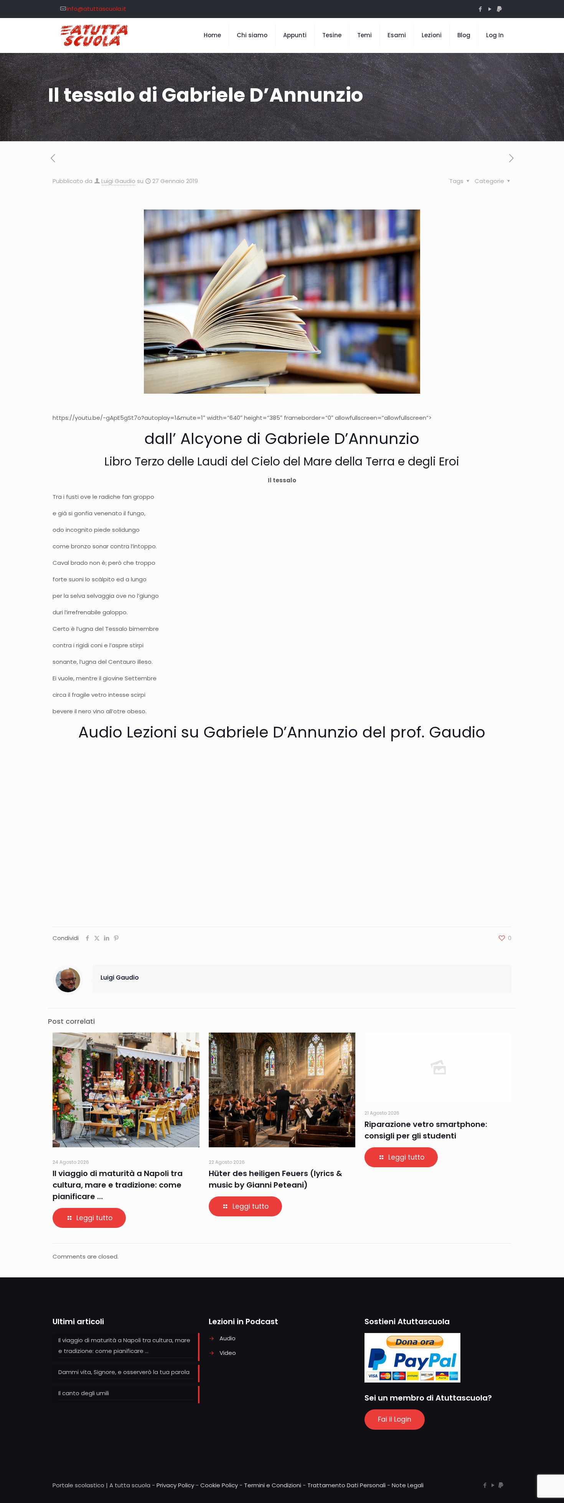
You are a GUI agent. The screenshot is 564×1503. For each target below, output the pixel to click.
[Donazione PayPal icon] (499, 9)
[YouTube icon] (490, 9)
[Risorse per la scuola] (94, 35)
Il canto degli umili (83, 1393)
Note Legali (408, 1485)
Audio (227, 1338)
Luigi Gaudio (118, 181)
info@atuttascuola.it (96, 9)
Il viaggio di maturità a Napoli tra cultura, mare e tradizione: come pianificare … (118, 1185)
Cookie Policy (219, 1485)
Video (227, 1353)
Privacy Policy (175, 1485)
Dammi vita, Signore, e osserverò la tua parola (124, 1372)
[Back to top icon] (527, 1487)
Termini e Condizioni (272, 1485)
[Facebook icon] (480, 9)
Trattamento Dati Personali (346, 1485)
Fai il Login (394, 1419)
